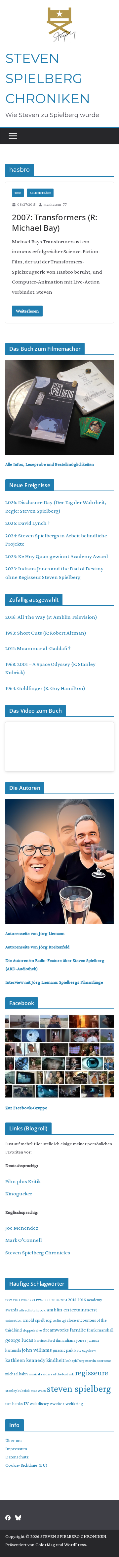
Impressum (16, 1448)
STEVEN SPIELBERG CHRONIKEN (47, 78)
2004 (56, 1300)
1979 (8, 1300)
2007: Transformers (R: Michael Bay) (54, 222)
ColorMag (45, 1544)
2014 (63, 1300)
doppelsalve (32, 1330)
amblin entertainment (72, 1309)
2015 (72, 1299)
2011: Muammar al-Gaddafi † (38, 648)
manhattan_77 (55, 204)
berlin (57, 1320)
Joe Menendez (21, 1228)
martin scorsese (98, 1360)
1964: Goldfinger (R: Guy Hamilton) (45, 688)
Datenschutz (17, 1456)
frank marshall (100, 1329)
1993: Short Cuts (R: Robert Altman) (45, 633)
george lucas (19, 1340)
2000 (18, 193)
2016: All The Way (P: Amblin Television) (51, 617)
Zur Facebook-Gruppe (26, 1107)
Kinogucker (18, 1193)
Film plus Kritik (23, 1181)
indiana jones (74, 1340)
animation (13, 1320)
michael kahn (16, 1374)
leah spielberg (74, 1360)
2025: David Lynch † (27, 523)
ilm (58, 1340)
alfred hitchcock (32, 1310)
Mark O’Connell (23, 1240)
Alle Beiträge (40, 193)
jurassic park (63, 1350)
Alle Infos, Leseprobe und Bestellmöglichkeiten (49, 464)
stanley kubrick (17, 1390)
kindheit (55, 1360)
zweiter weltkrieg (66, 1403)
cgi (64, 1320)
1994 (39, 1300)
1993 (31, 1300)
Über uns (13, 1440)
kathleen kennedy (25, 1360)
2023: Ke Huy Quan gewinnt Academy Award (56, 556)
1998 (47, 1300)
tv (26, 1402)
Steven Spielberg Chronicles (37, 1252)
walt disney (39, 1403)
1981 (16, 1300)
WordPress (75, 1544)
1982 (24, 1300)
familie (78, 1330)
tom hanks (13, 1403)
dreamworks (56, 1329)
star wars (38, 1390)
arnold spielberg (37, 1320)
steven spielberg (79, 1388)
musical (34, 1374)
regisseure (91, 1372)
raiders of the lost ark (57, 1374)
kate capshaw (85, 1350)
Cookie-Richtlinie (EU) (26, 1465)
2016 (81, 1299)
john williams (37, 1350)
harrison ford (44, 1340)
